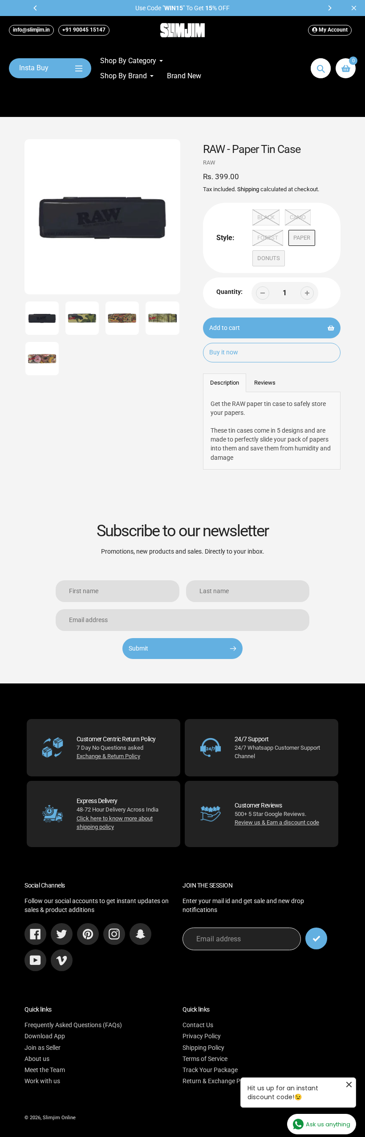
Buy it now (223, 352)
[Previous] (35, 8)
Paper (301, 237)
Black (266, 217)
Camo (298, 217)
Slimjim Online (59, 1118)
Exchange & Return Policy (108, 756)
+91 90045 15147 (83, 30)
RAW (209, 162)
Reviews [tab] (265, 382)
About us (36, 1058)
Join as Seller (42, 1047)
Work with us (42, 1081)
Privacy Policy (201, 1036)
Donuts (268, 258)
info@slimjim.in (31, 30)
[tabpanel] (272, 431)
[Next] (329, 8)
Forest (267, 237)
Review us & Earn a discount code (277, 822)
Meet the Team (44, 1069)
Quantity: (229, 291)
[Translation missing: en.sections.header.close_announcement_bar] (353, 8)
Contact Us (197, 1025)
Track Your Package (210, 1069)
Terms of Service (204, 1058)
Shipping (248, 189)
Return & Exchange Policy (217, 1081)
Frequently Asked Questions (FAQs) (73, 1025)
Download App (44, 1036)
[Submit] (316, 938)
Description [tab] (224, 382)
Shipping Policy (203, 1047)
